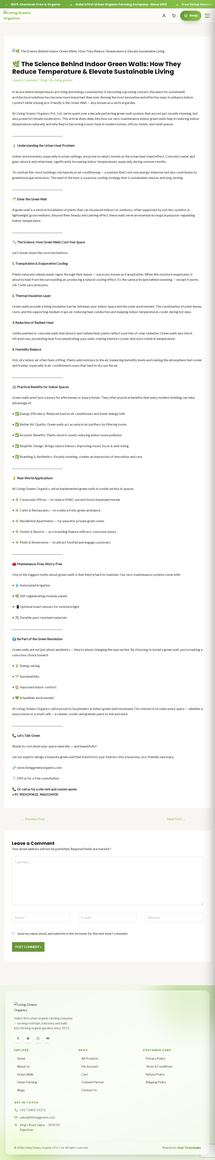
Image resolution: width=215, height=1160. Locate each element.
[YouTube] (48, 1038)
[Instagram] (38, 1038)
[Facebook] (18, 1038)
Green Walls (25, 1074)
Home (21, 1058)
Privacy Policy (155, 1058)
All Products (89, 1058)
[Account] (164, 15)
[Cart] (173, 15)
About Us (23, 1066)
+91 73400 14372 (33, 1110)
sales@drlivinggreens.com (37, 1117)
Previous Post (33, 819)
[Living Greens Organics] (20, 15)
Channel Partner (92, 1082)
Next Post (176, 819)
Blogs (21, 1090)
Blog (43, 80)
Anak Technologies (189, 1147)
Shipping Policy (156, 1082)
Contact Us (89, 1090)
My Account (89, 1066)
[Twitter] (28, 1038)
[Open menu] (207, 15)
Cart (84, 1074)
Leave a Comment (25, 80)
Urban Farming (27, 1082)
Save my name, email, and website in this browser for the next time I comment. (72, 933)
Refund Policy (155, 1074)
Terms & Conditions (159, 1066)
